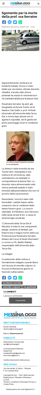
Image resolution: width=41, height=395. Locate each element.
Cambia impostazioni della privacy (16, 360)
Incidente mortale (12, 283)
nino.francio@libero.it (11, 355)
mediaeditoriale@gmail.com (14, 353)
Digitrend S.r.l (30, 389)
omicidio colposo (12, 287)
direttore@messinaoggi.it (13, 329)
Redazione (6, 27)
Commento (8, 304)
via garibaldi (29, 287)
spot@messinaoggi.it (11, 344)
